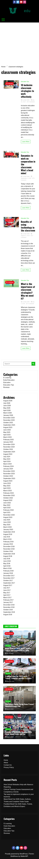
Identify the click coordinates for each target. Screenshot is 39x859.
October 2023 (8, 476)
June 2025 (7, 429)
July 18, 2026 (10, 653)
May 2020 (6, 524)
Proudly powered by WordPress (16, 853)
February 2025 (8, 439)
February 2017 (8, 599)
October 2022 (8, 497)
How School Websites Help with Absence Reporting (18, 785)
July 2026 (6, 403)
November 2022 (9, 495)
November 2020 (9, 514)
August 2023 (7, 480)
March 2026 (7, 412)
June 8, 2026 (9, 709)
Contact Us (8, 765)
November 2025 (9, 420)
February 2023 (8, 493)
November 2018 (8, 548)
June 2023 (7, 483)
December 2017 (8, 575)
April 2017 (6, 595)
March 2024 (7, 463)
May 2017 (6, 592)
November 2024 (9, 446)
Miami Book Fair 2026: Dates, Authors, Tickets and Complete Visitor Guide (18, 649)
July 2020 (6, 519)
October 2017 (8, 580)
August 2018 (7, 556)
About (6, 762)
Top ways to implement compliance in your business (19, 795)
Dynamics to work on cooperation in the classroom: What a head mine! (28, 164)
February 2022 (8, 510)
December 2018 (8, 546)
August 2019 (7, 534)
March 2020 (7, 527)
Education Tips (25, 82)
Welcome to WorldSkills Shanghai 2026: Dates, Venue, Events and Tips (18, 733)
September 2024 (9, 451)
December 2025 (9, 417)
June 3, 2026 (10, 737)
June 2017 (7, 590)
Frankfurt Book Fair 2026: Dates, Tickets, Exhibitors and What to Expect (18, 677)
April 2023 (7, 488)
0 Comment (31, 102)
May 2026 (6, 408)
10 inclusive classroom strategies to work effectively (27, 91)
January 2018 (8, 573)
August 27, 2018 (25, 235)
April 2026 (6, 410)
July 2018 (6, 558)
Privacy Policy (9, 767)
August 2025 (7, 427)
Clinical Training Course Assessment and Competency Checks (18, 790)
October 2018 (8, 551)
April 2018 (6, 565)
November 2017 (8, 578)
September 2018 (9, 553)
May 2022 (6, 505)
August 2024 (7, 454)
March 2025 (7, 437)
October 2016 (8, 609)
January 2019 (8, 544)
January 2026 (8, 415)
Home (6, 760)
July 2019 (6, 536)
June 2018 (6, 561)
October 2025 (8, 422)
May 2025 (6, 432)
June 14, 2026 (10, 681)
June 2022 (7, 502)
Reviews (6, 387)
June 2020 (7, 522)
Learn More (25, 141)
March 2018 (7, 568)
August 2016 (7, 614)
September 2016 (9, 612)
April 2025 (7, 434)
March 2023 (7, 490)
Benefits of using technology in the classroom (28, 226)
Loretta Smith (26, 100)
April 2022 (7, 507)
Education (6, 382)
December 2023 (9, 471)
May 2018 (6, 563)
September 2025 (9, 425)
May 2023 (6, 485)
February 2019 (8, 541)
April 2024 (7, 461)
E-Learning (7, 377)
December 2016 (8, 604)
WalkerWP (24, 856)
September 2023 (9, 478)
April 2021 (6, 512)
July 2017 (6, 587)
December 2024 (9, 444)
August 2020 (7, 517)
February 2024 (8, 466)
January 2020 (8, 529)
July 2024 (6, 456)
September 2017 (9, 582)
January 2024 (8, 468)
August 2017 (7, 585)
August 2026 (7, 400)
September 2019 (9, 531)
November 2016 (8, 607)
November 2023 (9, 473)
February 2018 (8, 570)
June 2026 (7, 405)
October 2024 (8, 449)
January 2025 (8, 442)
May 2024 (6, 459)
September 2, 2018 (26, 178)
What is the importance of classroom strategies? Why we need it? (28, 291)
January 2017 (8, 602)
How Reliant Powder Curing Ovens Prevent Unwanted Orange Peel (19, 705)
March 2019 (7, 539)
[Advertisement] (19, 43)
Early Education (9, 380)
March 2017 (7, 597)
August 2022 (7, 500)
